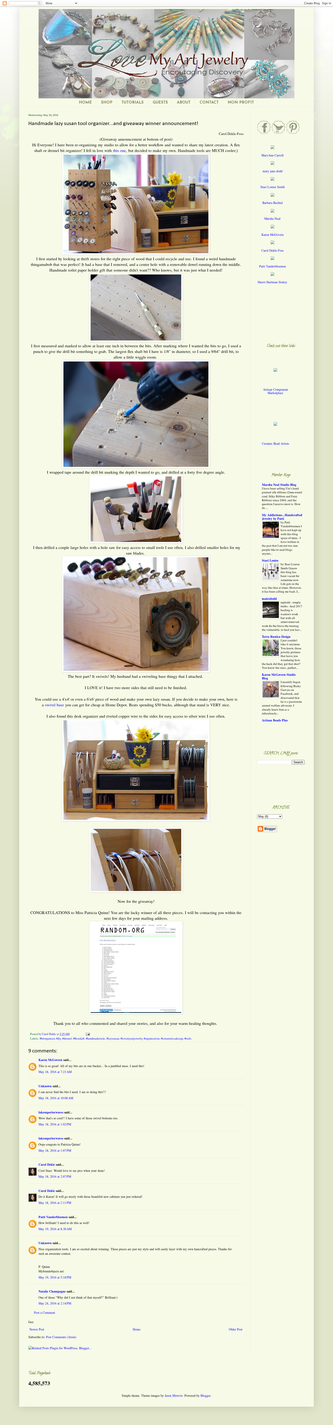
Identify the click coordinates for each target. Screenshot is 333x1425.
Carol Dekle (47, 1164)
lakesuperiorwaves (51, 1112)
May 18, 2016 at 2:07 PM (55, 1176)
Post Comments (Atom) (61, 1337)
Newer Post (36, 1329)
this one (119, 150)
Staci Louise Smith (272, 187)
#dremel (67, 1038)
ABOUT (184, 102)
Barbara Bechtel (272, 203)
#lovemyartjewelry (131, 1038)
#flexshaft (78, 1038)
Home (136, 1329)
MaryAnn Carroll (272, 155)
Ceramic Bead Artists (275, 443)
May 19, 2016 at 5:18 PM (55, 1277)
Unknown (45, 1086)
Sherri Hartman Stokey (272, 282)
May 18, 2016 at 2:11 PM (55, 1202)
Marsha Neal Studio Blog (279, 484)
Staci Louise (270, 560)
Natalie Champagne (52, 1291)
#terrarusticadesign (172, 1038)
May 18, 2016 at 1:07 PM (55, 1150)
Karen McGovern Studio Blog (279, 676)
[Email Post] (87, 1034)
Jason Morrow (174, 1395)
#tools (187, 1038)
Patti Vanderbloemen (53, 1217)
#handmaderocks (95, 1038)
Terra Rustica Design (276, 636)
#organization (151, 1038)
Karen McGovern (50, 1059)
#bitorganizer (47, 1038)
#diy (58, 1038)
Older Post (235, 1329)
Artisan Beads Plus (275, 720)
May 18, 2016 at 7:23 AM (55, 1072)
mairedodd (269, 598)
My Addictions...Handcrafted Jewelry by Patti (282, 517)
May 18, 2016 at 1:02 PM (55, 1124)
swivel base (54, 704)
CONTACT (209, 102)
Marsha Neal (272, 218)
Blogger (205, 1395)
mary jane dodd (272, 171)
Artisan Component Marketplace (275, 391)
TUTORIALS (132, 102)
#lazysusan (112, 1038)
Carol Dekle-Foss (272, 250)
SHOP (106, 102)
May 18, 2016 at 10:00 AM (56, 1098)
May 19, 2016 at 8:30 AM (55, 1229)
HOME (85, 102)
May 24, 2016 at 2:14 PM (55, 1303)
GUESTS (160, 102)
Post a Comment (44, 1312)
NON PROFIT (241, 102)
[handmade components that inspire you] (275, 373)
